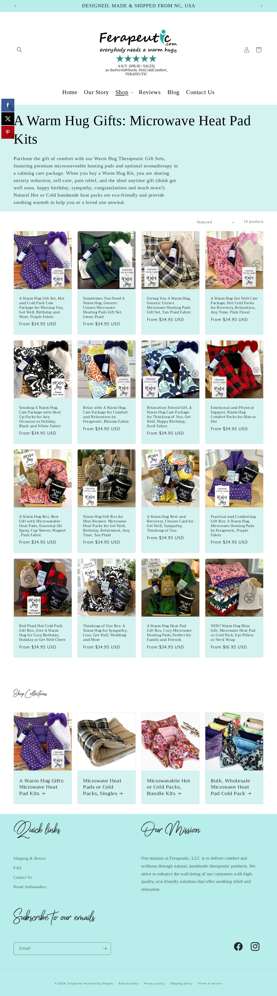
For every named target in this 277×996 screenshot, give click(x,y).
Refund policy (128, 983)
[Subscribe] (105, 948)
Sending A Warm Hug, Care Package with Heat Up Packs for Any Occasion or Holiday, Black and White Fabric (40, 417)
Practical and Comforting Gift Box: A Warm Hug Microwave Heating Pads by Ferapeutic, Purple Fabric (233, 526)
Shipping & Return (29, 858)
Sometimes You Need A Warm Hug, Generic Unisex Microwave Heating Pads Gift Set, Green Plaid (104, 307)
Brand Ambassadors (30, 887)
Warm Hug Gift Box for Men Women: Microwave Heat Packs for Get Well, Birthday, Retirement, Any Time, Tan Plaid (106, 526)
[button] (19, 50)
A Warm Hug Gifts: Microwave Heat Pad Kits (41, 787)
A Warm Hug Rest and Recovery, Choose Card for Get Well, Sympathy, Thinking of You (170, 524)
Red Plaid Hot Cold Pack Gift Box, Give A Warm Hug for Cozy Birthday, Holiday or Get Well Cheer (42, 633)
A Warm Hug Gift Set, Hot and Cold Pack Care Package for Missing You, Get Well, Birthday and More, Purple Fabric (41, 307)
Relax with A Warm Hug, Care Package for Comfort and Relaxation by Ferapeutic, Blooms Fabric (106, 415)
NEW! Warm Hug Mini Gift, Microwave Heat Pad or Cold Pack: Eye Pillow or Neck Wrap (233, 633)
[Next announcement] (262, 6)
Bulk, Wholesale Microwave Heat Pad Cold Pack (230, 787)
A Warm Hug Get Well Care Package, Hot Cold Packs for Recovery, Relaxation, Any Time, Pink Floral (234, 305)
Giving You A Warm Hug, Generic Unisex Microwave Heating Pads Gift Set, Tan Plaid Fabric (169, 305)
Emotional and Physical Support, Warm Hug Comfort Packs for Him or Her (233, 415)
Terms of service (210, 983)
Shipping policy (181, 983)
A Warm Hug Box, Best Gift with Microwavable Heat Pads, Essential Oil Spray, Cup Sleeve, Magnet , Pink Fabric (42, 526)
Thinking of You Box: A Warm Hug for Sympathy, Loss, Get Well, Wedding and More (105, 633)
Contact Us (23, 877)
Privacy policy (154, 983)
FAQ (17, 868)
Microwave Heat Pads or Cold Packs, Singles (102, 787)
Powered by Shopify (98, 983)
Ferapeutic (75, 983)
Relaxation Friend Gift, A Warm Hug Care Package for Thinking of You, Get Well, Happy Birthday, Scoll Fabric (169, 417)
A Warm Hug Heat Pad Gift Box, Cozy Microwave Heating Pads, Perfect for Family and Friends (169, 633)
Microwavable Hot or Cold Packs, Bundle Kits (168, 787)
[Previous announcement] (15, 6)
